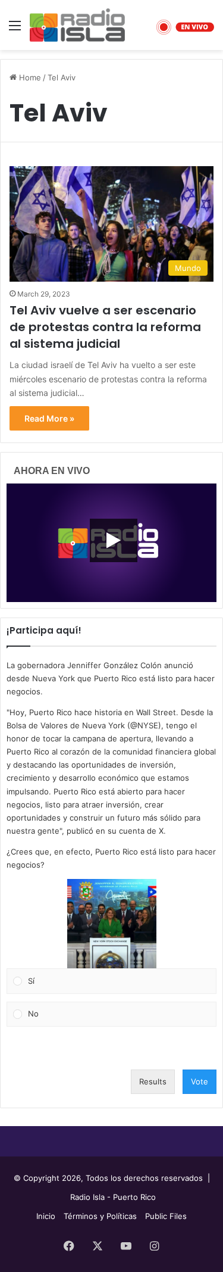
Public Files (166, 1216)
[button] (111, 923)
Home (29, 77)
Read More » (49, 418)
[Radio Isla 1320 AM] (77, 25)
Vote (199, 1081)
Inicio (45, 1216)
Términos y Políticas (100, 1216)
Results (153, 1081)
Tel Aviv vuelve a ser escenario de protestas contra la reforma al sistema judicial (105, 327)
